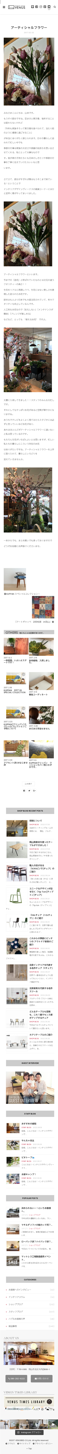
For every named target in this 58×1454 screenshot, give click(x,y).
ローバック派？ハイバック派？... (36, 1241)
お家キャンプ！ (29, 1174)
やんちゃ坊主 (28, 1140)
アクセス (11, 1443)
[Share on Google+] (34, 790)
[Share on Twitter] (29, 790)
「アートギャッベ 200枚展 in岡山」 (33, 621)
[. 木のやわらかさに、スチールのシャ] (5, 1424)
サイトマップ (24, 1443)
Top (30, 1448)
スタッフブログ (16, 1311)
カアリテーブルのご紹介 (41, 1034)
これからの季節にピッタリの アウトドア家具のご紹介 (41, 941)
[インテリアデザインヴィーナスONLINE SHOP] (49, 7)
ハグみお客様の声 (17, 1318)
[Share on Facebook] (24, 790)
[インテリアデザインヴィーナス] (16, 7)
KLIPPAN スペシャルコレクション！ (23, 593)
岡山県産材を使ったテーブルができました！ (41, 844)
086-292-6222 (18, 1378)
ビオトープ (27, 1157)
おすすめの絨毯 (29, 1123)
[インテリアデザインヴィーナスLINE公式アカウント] (32, 7)
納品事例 (13, 1326)
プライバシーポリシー (44, 1443)
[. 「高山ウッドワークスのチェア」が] (24, 1424)
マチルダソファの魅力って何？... (36, 1224)
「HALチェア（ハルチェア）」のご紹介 (40, 917)
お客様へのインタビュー (20, 1289)
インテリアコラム (17, 1297)
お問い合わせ (43, 1378)
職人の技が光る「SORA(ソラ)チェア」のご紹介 (41, 868)
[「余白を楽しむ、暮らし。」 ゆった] (34, 1424)
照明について (35, 820)
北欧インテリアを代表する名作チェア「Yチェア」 (41, 967)
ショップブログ (34, 1215)
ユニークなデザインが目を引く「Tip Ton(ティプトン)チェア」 (41, 891)
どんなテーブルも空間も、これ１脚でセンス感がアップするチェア (41, 1014)
